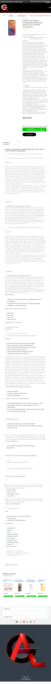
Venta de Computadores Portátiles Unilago (12, 1)
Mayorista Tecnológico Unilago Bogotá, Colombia (40, 2)
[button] (50, 7)
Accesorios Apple (21, 15)
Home (4, 15)
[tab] (6, 143)
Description (6, 142)
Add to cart (30, 134)
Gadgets (11, 15)
